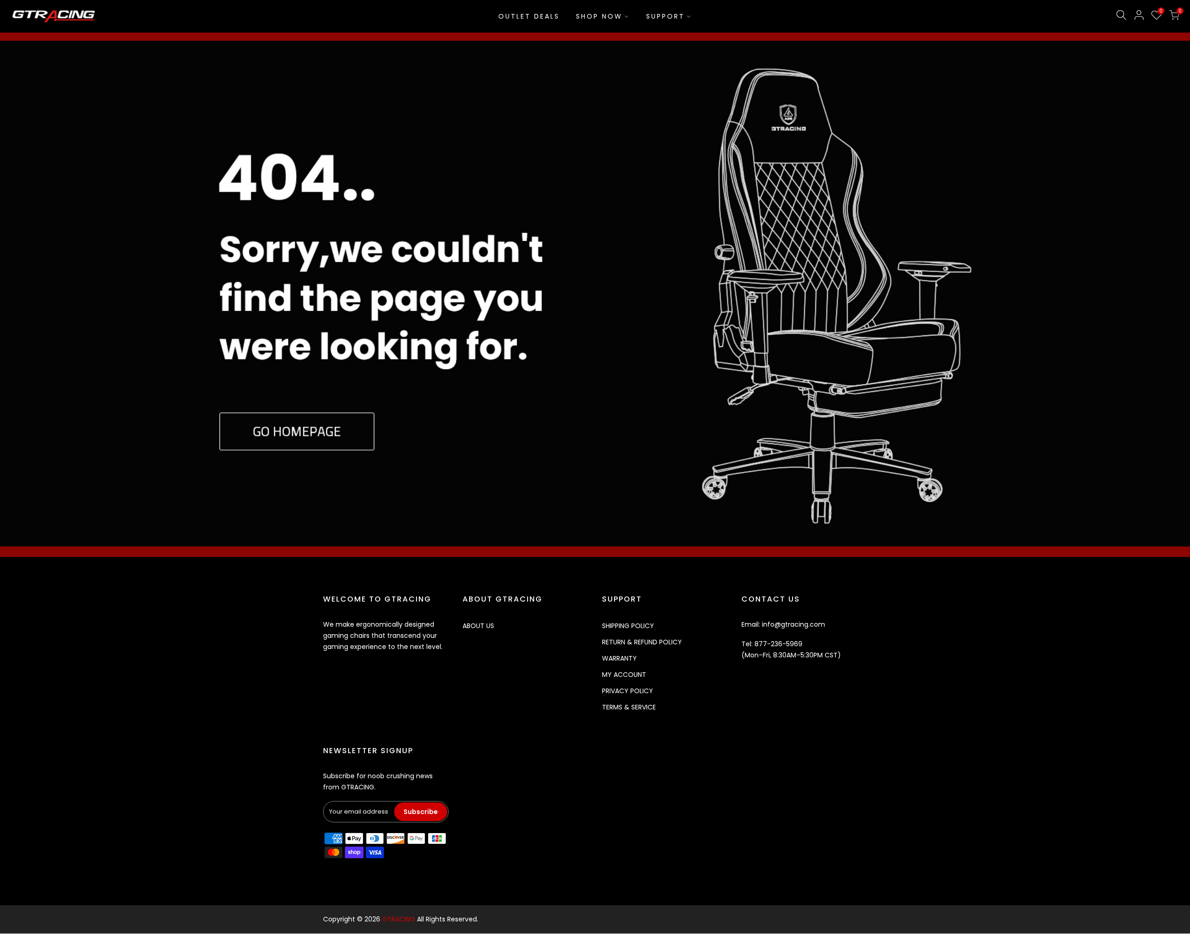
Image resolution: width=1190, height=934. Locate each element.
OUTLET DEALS (529, 16)
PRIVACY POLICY (627, 691)
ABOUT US (478, 625)
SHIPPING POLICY (628, 625)
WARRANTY (619, 658)
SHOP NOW (599, 16)
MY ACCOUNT (624, 674)
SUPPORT (665, 16)
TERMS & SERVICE (629, 707)
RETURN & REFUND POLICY (642, 642)
